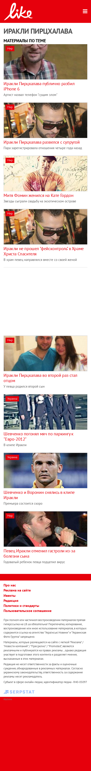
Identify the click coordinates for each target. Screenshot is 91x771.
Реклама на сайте (17, 590)
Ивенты (9, 595)
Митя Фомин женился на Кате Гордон (38, 195)
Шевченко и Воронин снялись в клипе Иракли (39, 494)
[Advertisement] (41, 298)
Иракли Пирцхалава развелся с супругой (42, 142)
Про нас (10, 585)
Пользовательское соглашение (27, 610)
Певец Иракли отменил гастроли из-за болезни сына (39, 553)
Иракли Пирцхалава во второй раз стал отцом (40, 377)
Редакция (11, 600)
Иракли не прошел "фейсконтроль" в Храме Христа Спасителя (43, 251)
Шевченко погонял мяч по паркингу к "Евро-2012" (38, 436)
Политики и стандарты (21, 605)
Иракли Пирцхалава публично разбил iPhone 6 (39, 86)
